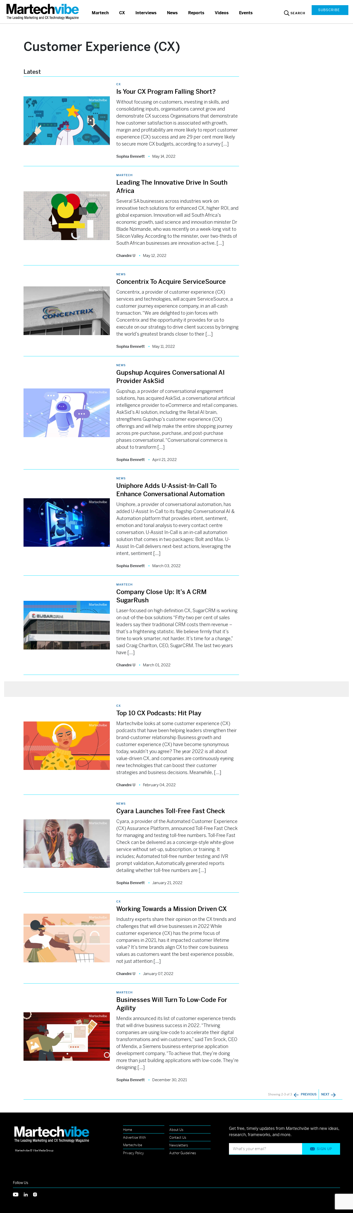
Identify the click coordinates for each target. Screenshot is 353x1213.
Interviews (146, 13)
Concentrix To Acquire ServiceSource (171, 282)
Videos (222, 13)
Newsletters (178, 1145)
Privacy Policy (133, 1153)
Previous (308, 1094)
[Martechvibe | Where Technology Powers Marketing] (43, 11)
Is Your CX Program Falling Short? (166, 92)
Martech (100, 13)
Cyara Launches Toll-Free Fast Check (170, 811)
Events (246, 13)
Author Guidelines (182, 1153)
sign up (324, 1149)
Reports (196, 13)
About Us (176, 1130)
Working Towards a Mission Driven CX (171, 909)
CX (122, 13)
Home (127, 1130)
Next (325, 1094)
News (172, 13)
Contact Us (177, 1137)
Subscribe (329, 10)
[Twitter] (18, 1194)
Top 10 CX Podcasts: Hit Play (158, 713)
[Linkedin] (28, 1194)
